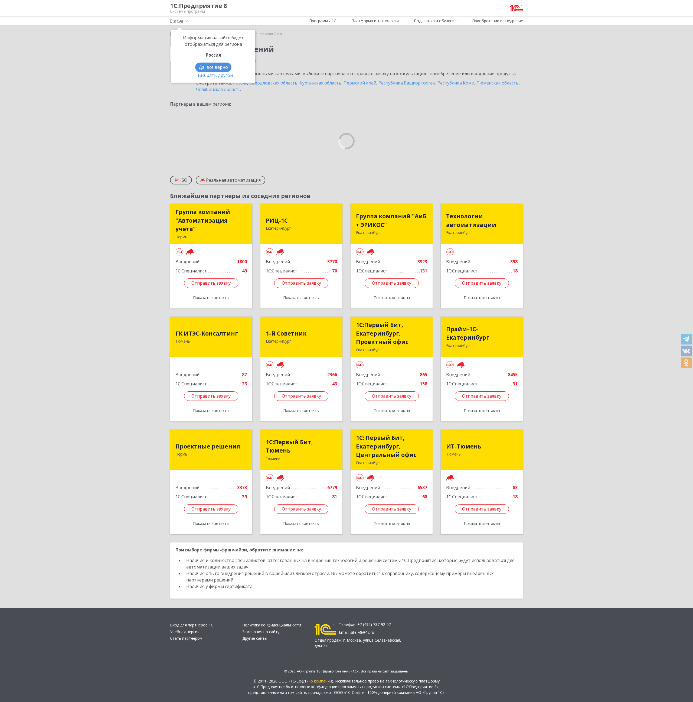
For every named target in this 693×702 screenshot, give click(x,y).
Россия (240, 83)
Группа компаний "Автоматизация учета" (202, 220)
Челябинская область (218, 89)
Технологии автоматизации (471, 220)
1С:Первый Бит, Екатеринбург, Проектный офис (382, 333)
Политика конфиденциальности (271, 625)
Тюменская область (497, 83)
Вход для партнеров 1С (191, 625)
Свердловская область (273, 83)
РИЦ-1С (277, 220)
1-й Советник (286, 333)
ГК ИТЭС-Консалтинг (206, 333)
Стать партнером (186, 638)
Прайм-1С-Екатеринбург (467, 333)
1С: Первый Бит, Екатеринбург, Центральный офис (386, 446)
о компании (321, 681)
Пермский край (360, 83)
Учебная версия (185, 631)
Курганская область (320, 83)
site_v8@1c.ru (362, 632)
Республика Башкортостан (406, 83)
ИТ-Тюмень (463, 446)
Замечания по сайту (260, 631)
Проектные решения (207, 446)
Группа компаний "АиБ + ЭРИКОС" (391, 220)
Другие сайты (254, 638)
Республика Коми (455, 83)
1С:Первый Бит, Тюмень (289, 446)
